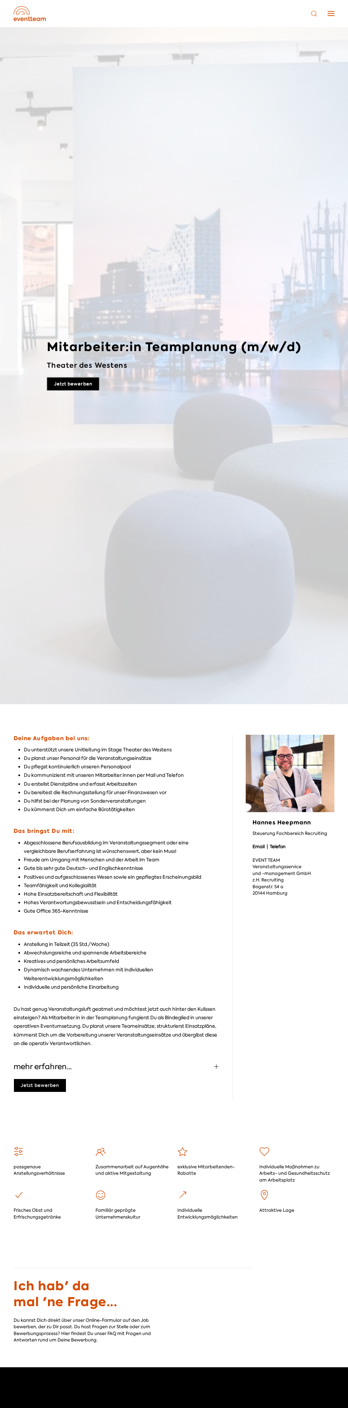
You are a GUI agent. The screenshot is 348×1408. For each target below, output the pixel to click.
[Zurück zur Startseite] (30, 13)
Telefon (278, 846)
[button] (314, 13)
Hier (65, 1333)
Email (259, 846)
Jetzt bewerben (40, 1085)
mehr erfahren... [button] (43, 1066)
